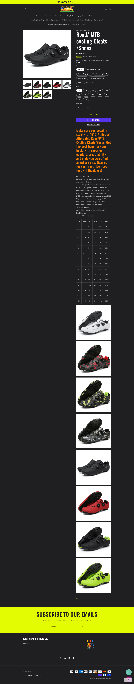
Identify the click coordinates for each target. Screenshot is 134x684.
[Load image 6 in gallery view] (27, 94)
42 (86, 95)
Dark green (82, 78)
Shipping (79, 56)
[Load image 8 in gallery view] (47, 94)
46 (79, 99)
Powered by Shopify (106, 678)
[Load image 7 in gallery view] (37, 94)
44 (100, 95)
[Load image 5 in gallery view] (66, 84)
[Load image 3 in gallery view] (47, 84)
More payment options (93, 124)
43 (93, 95)
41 (79, 95)
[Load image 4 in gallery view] (57, 84)
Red (79, 82)
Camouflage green (93, 69)
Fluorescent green (97, 78)
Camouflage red (101, 74)
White (88, 82)
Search (25, 643)
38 (93, 90)
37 (86, 90)
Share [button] (80, 598)
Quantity (79, 103)
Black (80, 69)
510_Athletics (97, 678)
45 (107, 95)
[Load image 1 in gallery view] (27, 84)
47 (86, 99)
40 (107, 90)
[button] (25, 8)
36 (79, 90)
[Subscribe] (82, 626)
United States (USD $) (31, 675)
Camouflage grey (84, 74)
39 (100, 90)
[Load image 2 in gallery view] (37, 84)
